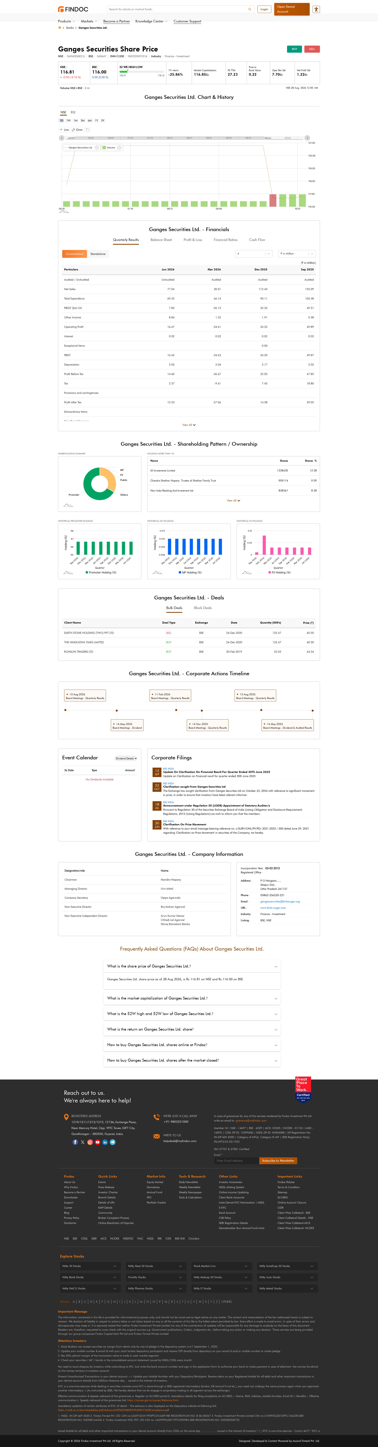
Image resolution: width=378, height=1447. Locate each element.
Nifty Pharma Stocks (140, 1288)
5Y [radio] (102, 120)
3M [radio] (83, 120)
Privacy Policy (71, 1218)
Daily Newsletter (188, 1182)
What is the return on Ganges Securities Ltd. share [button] (150, 1029)
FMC (140, 1238)
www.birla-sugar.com (273, 908)
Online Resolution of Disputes (116, 1223)
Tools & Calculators (190, 1197)
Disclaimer (70, 1223)
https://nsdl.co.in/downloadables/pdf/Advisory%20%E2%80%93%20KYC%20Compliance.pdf (113, 1410)
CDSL (84, 1238)
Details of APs (106, 1202)
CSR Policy (225, 1218)
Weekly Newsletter (190, 1187)
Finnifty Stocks (137, 1277)
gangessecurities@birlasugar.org (280, 901)
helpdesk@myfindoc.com (179, 1141)
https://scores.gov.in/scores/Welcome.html (152, 1400)
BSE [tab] (73, 112)
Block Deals (203, 608)
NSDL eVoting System (231, 1187)
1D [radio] (61, 120)
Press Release (106, 1187)
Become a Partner (116, 21)
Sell (312, 49)
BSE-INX (180, 1238)
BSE (75, 1238)
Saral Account (227, 1213)
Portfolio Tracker (156, 1202)
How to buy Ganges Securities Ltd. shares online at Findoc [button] (157, 1044)
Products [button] (64, 21)
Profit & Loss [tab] (193, 240)
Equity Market (155, 1182)
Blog (66, 1213)
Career (68, 1207)
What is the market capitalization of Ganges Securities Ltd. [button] (157, 998)
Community (105, 1213)
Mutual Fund (154, 1192)
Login (264, 9)
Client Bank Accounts (231, 1197)
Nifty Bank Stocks (73, 1277)
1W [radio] (68, 120)
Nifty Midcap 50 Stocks (208, 1277)
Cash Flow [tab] (257, 240)
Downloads (71, 1197)
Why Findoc (71, 1187)
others (226, 1302)
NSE (66, 1238)
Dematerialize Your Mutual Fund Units (241, 1228)
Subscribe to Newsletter (278, 1160)
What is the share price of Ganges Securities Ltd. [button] (149, 966)
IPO (149, 1197)
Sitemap (282, 1192)
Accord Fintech (301, 1441)
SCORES (283, 1197)
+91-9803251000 (175, 1122)
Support (68, 1202)
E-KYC (222, 1207)
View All (187, 425)
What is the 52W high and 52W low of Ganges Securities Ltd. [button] (160, 1013)
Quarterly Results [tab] (126, 240)
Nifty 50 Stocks (71, 1266)
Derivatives (153, 1187)
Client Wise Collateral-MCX (294, 1223)
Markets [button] (87, 21)
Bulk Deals (174, 608)
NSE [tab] (63, 112)
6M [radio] (90, 120)
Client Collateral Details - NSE (295, 1218)
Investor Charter (108, 1192)
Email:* (218, 1155)
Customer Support (187, 21)
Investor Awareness (230, 1182)
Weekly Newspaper (190, 1192)
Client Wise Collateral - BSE (294, 1213)
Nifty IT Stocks (202, 1288)
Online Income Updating (234, 1192)
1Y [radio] (96, 120)
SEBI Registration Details (233, 1223)
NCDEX (114, 1238)
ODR (281, 1207)
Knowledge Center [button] (149, 21)
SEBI (94, 1238)
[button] (64, 130)
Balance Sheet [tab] (161, 240)
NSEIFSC (128, 1238)
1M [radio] (76, 120)
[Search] (250, 9)
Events (102, 1182)
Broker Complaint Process (113, 1218)
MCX (103, 1238)
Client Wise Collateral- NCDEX (296, 1228)
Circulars (194, 1238)
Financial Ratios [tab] (225, 240)
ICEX (168, 1238)
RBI (160, 1238)
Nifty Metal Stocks (270, 1288)
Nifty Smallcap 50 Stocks (274, 1266)
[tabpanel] (189, 169)
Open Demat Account (286, 9)
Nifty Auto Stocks (269, 1277)
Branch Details (107, 1197)
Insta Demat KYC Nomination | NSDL (241, 1202)
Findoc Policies (286, 1182)
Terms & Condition (289, 1187)
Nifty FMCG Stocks (73, 1288)
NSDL (150, 1238)
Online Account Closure (292, 1202)
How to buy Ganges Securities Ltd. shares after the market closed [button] (163, 1060)
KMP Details (105, 1207)
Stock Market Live (205, 1266)
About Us (69, 1182)
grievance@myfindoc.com (251, 1120)
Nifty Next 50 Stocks (140, 1266)
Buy (294, 49)
